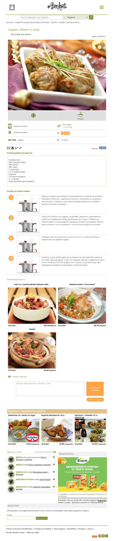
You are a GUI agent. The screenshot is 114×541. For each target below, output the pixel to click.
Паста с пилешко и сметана (31, 458)
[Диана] (11, 459)
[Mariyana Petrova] (11, 481)
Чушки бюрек (45, 479)
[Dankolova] (11, 474)
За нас (90, 529)
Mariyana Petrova (24, 479)
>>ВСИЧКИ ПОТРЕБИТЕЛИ (44, 452)
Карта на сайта (33, 532)
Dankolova (21, 472)
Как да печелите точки (15, 532)
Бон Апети (26, 34)
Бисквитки (71, 529)
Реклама (81, 529)
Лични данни (59, 529)
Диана (19, 457)
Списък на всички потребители (19, 529)
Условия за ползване (42, 529)
